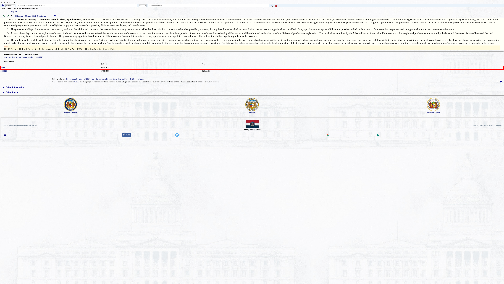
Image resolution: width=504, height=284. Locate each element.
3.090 (76, 82)
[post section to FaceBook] (126, 136)
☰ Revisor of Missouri (11, 3)
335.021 (4, 68)
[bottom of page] (55, 16)
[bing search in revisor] (378, 136)
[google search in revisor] (328, 135)
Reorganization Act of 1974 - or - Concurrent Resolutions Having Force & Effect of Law (105, 79)
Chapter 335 (15, 12)
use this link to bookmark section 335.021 (23, 57)
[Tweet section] (177, 136)
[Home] (3, 5)
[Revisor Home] (5, 136)
